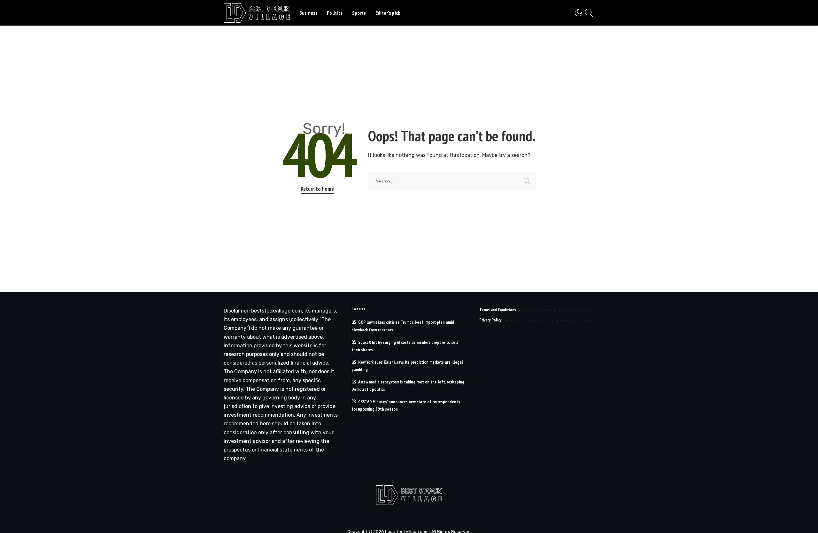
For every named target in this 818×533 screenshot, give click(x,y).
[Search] (589, 13)
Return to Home (317, 188)
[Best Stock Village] (257, 13)
